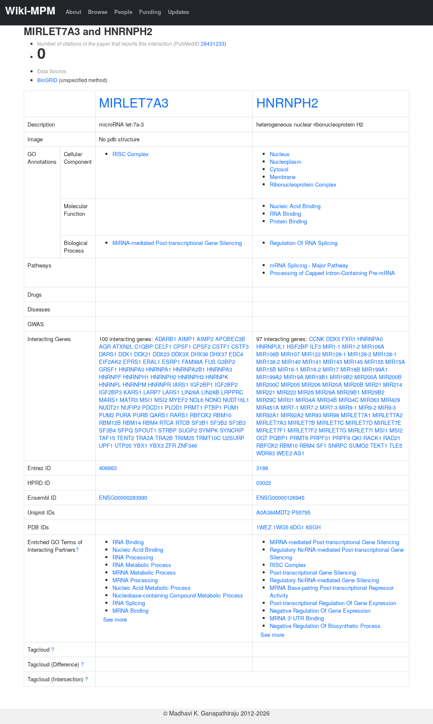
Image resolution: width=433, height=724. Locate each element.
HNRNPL (110, 384)
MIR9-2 (367, 407)
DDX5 (333, 339)
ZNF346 (187, 445)
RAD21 (391, 438)
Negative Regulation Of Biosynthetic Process (325, 626)
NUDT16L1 (236, 400)
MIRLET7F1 (271, 430)
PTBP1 (213, 407)
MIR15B (266, 369)
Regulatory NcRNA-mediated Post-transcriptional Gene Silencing (337, 553)
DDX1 (125, 354)
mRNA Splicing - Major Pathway (309, 265)
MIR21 (373, 384)
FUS (210, 362)
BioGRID (47, 79)
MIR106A (373, 346)
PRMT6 (299, 438)
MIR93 (313, 415)
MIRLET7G (332, 430)
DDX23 (161, 354)
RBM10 (222, 415)
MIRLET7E (387, 422)
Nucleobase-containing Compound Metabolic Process (177, 595)
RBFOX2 (200, 415)
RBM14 (132, 422)
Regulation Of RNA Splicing (303, 243)
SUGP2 (187, 430)
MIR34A (305, 400)
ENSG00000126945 (280, 497)
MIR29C (266, 400)
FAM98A (192, 362)
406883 (108, 468)
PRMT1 (193, 407)
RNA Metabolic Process (141, 565)
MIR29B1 (348, 392)
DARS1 (108, 354)
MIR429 (390, 400)
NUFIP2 (130, 407)
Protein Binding (288, 221)
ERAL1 (151, 362)
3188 (262, 468)
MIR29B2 (373, 392)
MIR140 (291, 362)
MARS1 (108, 400)
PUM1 (231, 407)
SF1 (321, 445)
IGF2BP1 (201, 384)
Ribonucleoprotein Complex (303, 184)
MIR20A (332, 384)
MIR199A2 (269, 377)
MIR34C (349, 400)
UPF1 (106, 445)
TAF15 (107, 438)
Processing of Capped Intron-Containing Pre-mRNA (332, 273)
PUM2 (106, 415)
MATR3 (129, 400)
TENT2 (125, 438)
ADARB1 (165, 339)
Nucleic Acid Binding (295, 206)
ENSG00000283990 (123, 497)
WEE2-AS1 (290, 453)
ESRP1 (171, 362)
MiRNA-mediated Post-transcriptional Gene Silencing (177, 243)
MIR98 (331, 415)
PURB (140, 415)
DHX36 (199, 354)
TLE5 (395, 445)
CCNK (316, 339)
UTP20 (123, 445)
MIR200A (365, 377)
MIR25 (306, 392)
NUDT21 (109, 407)
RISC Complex (130, 154)
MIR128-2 (359, 354)
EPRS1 (132, 362)
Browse (97, 12)
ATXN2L (122, 346)
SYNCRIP (232, 430)
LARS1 (171, 392)
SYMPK (208, 430)
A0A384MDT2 (273, 512)
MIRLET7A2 (388, 415)
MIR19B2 (341, 377)
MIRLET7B (301, 422)
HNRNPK (217, 377)
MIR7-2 (309, 407)
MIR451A (267, 407)
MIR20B (354, 384)
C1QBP (143, 346)
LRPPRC (232, 392)
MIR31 (286, 400)
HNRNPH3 (191, 377)
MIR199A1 (375, 369)
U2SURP (233, 438)
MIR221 (265, 392)
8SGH (313, 527)
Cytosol (279, 169)
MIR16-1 (288, 369)
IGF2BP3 (110, 392)
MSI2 (160, 400)
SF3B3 (237, 422)
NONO (213, 400)
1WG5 (280, 527)
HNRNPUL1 (270, 346)
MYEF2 (178, 400)
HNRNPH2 (287, 102)
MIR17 (331, 369)
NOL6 (196, 400)
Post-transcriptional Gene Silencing (313, 572)
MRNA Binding (130, 610)
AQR (105, 346)
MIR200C (267, 384)
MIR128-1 (334, 354)
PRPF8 (341, 438)
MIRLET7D (359, 422)
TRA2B (164, 438)
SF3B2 (218, 422)
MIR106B (267, 354)
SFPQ (125, 430)
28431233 (213, 43)
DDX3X (180, 354)
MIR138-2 (268, 362)
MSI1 (146, 400)
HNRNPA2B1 (189, 369)
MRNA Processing (135, 580)
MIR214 (392, 384)
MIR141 (311, 362)
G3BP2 (226, 362)
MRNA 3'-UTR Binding (297, 618)
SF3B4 (107, 430)
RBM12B (110, 422)
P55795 (301, 512)
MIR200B (390, 377)
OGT (262, 438)
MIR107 (290, 354)
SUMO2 (358, 445)
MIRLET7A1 (356, 415)
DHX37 (218, 354)
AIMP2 (205, 339)
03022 (263, 483)
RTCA (166, 422)
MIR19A (294, 377)
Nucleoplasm (285, 161)
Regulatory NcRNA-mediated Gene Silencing (324, 580)
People (123, 12)
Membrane (283, 177)
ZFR (170, 445)
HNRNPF (110, 377)
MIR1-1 (331, 346)
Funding (150, 12)
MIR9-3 (387, 407)
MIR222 (286, 392)
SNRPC (337, 445)
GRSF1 (108, 369)
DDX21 (142, 354)
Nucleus (280, 154)
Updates (178, 12)
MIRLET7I (360, 430)
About (73, 12)
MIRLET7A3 (134, 102)
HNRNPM (134, 384)
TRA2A (144, 438)
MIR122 (311, 354)
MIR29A (325, 392)
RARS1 (179, 415)
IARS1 (181, 384)
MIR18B (350, 369)
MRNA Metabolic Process (144, 572)
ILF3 (315, 346)
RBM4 (150, 422)
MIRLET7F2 (302, 430)
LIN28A (190, 392)
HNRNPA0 (131, 369)
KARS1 (132, 392)
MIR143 (332, 362)
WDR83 (265, 453)
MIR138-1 (385, 354)
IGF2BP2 (226, 384)
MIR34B (327, 400)
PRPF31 (320, 438)
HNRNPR (159, 384)
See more (115, 619)
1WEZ (263, 527)
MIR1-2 (351, 346)
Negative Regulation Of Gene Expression (320, 610)
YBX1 (140, 445)
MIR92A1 (267, 415)
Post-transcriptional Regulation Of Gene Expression (333, 603)
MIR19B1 (316, 377)
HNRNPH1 (136, 377)
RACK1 (372, 438)
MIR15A (395, 362)
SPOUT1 (145, 430)
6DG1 (297, 527)
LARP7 (152, 392)
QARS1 (159, 415)
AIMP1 (186, 339)
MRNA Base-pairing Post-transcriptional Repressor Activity (332, 591)
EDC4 (236, 354)
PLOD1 (173, 407)
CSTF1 (221, 346)
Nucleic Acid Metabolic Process (151, 588)
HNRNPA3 (219, 369)
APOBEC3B (230, 339)
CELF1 (163, 346)
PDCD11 (152, 407)
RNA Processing (132, 557)
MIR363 (369, 400)
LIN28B (210, 392)
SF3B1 (200, 422)
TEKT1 (378, 445)
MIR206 (311, 384)
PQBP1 (278, 438)
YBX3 (156, 445)
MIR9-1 (348, 407)
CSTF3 (240, 346)
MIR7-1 (290, 407)
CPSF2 (202, 346)
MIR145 (353, 362)
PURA (123, 415)
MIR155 (374, 362)
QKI (357, 438)
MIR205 (290, 384)
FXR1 (349, 339)
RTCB (182, 422)
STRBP (167, 430)
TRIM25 (184, 438)
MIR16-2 (310, 369)
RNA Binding (285, 213)
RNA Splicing (128, 603)
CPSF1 (182, 346)
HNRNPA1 (158, 369)
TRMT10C (208, 438)
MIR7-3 (328, 407)
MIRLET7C (330, 422)
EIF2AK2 (110, 362)
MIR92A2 (292, 415)
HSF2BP (297, 346)
